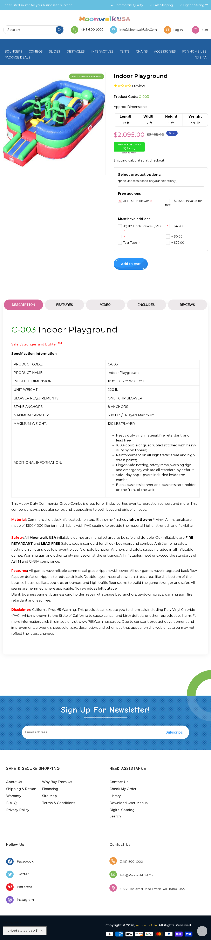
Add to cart (131, 264)
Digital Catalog (122, 810)
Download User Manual (129, 803)
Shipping (121, 160)
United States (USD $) (22, 930)
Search (115, 816)
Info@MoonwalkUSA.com (138, 30)
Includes (146, 305)
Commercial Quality (129, 5)
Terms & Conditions (58, 803)
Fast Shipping (163, 5)
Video (105, 305)
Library (115, 796)
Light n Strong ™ (195, 5)
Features (64, 305)
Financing (50, 789)
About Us (14, 782)
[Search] (59, 30)
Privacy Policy (17, 810)
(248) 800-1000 (131, 862)
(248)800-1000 (92, 30)
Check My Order (122, 789)
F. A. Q (11, 803)
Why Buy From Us (57, 782)
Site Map (49, 796)
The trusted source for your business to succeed (37, 5)
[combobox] (33, 29)
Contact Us (118, 782)
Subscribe (174, 732)
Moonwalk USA (146, 925)
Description (23, 305)
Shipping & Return (21, 789)
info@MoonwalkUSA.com (137, 875)
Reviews (187, 305)
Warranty (13, 796)
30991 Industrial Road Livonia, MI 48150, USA (152, 889)
